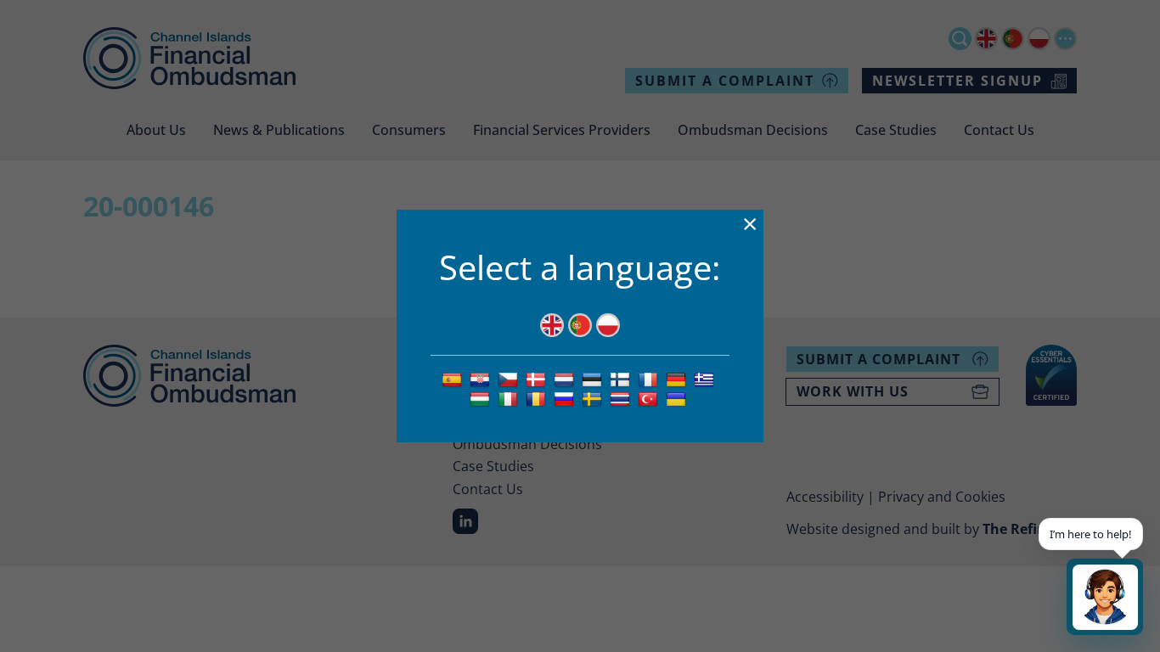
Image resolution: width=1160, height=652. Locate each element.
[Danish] (538, 378)
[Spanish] (454, 378)
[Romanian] (538, 398)
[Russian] (566, 398)
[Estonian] (594, 378)
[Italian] (510, 398)
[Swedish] (594, 398)
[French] (650, 378)
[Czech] (510, 378)
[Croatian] (482, 378)
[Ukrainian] (678, 398)
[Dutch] (566, 378)
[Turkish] (650, 398)
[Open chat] (1105, 597)
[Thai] (622, 398)
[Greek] (706, 378)
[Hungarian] (482, 398)
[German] (678, 378)
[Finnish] (622, 378)
